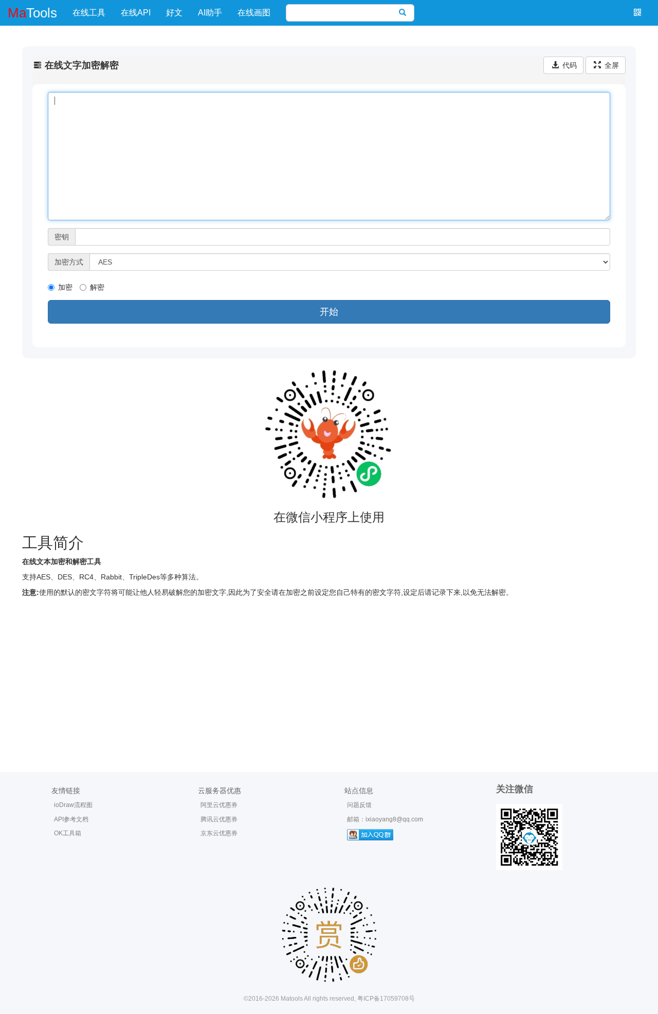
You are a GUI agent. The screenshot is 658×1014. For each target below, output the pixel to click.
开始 (329, 312)
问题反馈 (359, 805)
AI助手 (210, 12)
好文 (174, 12)
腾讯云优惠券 (218, 819)
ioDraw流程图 (73, 805)
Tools (32, 13)
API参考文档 (71, 819)
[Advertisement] (329, 674)
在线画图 (253, 12)
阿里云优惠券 (218, 805)
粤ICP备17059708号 (386, 998)
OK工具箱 (67, 833)
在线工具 (88, 12)
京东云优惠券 (218, 833)
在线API (136, 12)
